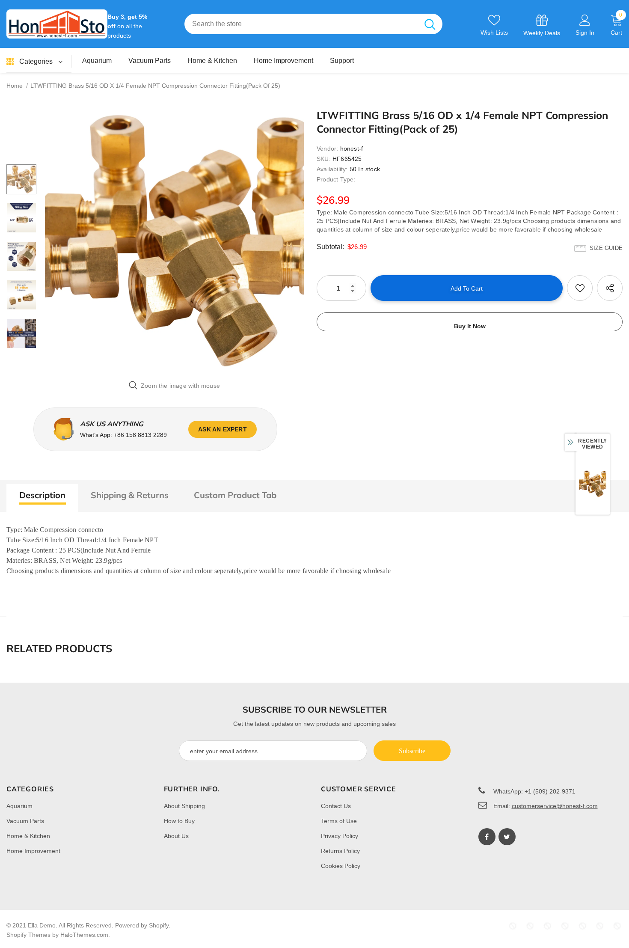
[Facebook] (486, 836)
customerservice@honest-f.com (555, 805)
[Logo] (56, 23)
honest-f (351, 148)
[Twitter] (507, 836)
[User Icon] (585, 20)
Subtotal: (330, 246)
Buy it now (470, 326)
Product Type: (336, 179)
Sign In (585, 32)
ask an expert (222, 429)
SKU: (324, 158)
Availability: (332, 169)
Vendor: (327, 148)
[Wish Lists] (580, 288)
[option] (174, 240)
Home (14, 85)
